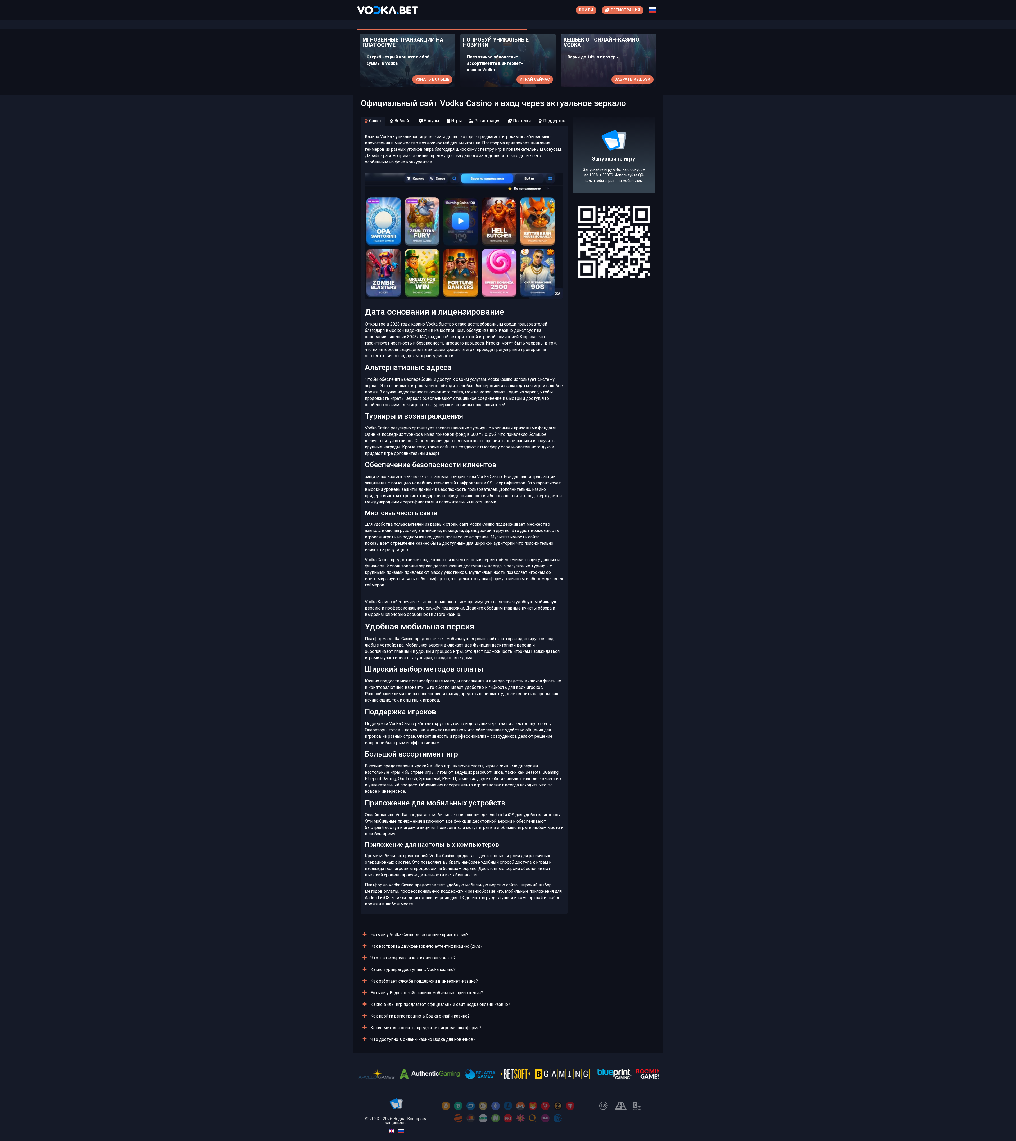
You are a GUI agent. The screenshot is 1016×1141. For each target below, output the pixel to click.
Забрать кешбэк (532, 79)
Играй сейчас (434, 79)
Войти (586, 10)
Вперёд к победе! (614, 174)
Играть (642, 79)
